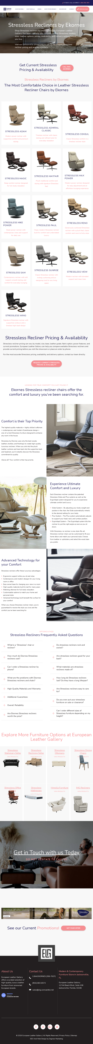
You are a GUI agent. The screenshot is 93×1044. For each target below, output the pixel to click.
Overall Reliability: (15, 705)
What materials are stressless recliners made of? (69, 668)
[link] (11, 765)
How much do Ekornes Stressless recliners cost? (22, 657)
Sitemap (74, 1035)
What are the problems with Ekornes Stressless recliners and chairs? (24, 679)
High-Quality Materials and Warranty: (24, 688)
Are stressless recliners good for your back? (73, 657)
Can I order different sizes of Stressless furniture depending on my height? (73, 713)
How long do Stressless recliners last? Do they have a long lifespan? (72, 679)
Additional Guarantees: (17, 697)
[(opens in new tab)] (10, 995)
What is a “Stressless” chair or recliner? (20, 646)
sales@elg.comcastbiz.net (43, 990)
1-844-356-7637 (84, 3)
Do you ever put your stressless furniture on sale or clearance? (70, 701)
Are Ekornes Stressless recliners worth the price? (21, 715)
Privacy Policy (64, 1035)
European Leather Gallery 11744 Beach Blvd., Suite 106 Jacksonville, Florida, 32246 (71, 985)
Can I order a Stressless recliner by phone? (23, 668)
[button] (22, 646)
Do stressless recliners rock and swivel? (70, 646)
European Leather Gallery (32, 1035)
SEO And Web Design (38, 1039)
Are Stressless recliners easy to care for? (72, 690)
